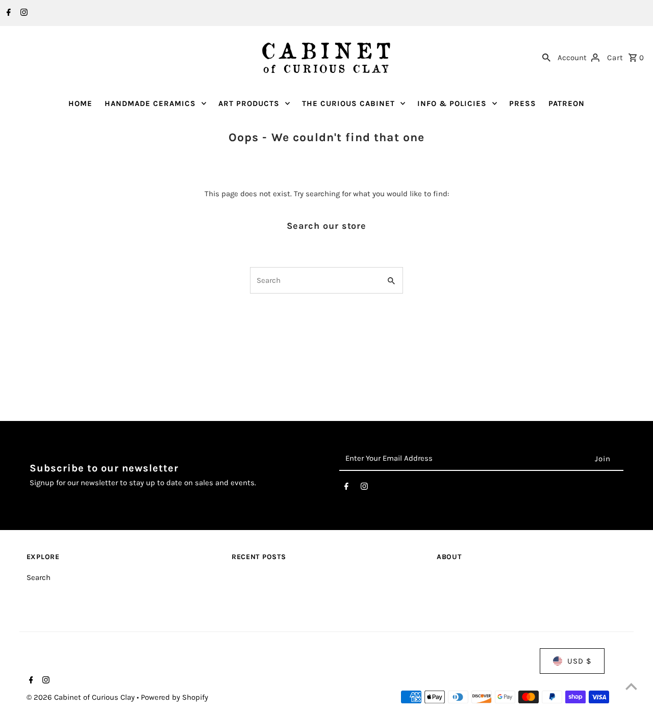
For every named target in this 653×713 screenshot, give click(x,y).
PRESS (522, 103)
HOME (80, 103)
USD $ (579, 661)
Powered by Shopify (174, 697)
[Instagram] (23, 13)
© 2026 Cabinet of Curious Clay (82, 697)
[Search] (546, 56)
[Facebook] (7, 13)
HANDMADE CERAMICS (150, 103)
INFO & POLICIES (452, 103)
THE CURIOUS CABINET (348, 103)
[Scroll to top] (631, 686)
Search (39, 577)
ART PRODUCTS (249, 103)
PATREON (566, 103)
